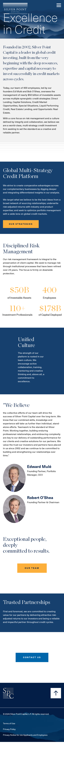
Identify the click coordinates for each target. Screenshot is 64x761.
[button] (21, 224)
